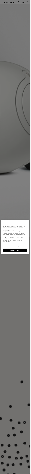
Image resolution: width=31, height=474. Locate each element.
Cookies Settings (15, 246)
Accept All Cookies (15, 250)
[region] (15, 237)
